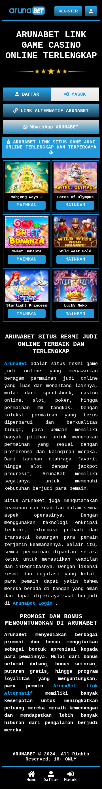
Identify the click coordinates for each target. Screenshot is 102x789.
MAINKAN (27, 205)
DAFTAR (29, 94)
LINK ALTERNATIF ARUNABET (53, 110)
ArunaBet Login (32, 603)
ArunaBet (15, 363)
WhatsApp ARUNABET (52, 127)
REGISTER (68, 11)
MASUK (77, 94)
